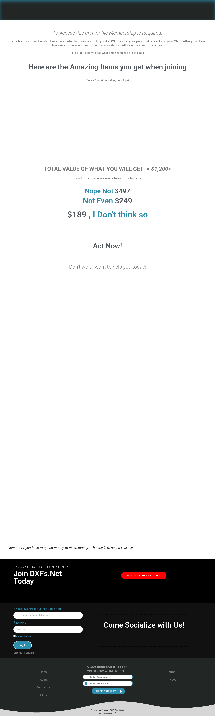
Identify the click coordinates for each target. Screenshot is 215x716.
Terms (171, 672)
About (44, 679)
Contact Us (43, 687)
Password (19, 622)
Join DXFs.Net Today (37, 577)
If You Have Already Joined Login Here (37, 608)
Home (44, 672)
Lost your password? (24, 652)
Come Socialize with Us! (143, 624)
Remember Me (23, 636)
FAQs (43, 695)
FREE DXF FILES (106, 691)
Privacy (171, 679)
